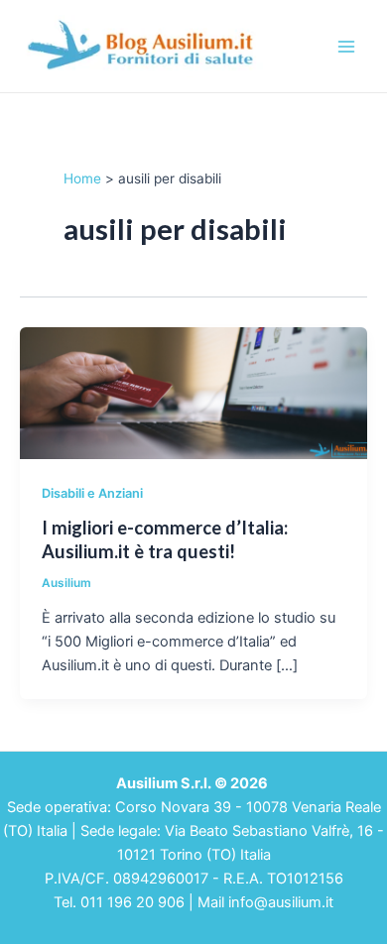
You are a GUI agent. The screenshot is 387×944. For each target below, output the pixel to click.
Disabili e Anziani (92, 493)
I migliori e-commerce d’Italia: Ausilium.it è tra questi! (165, 539)
